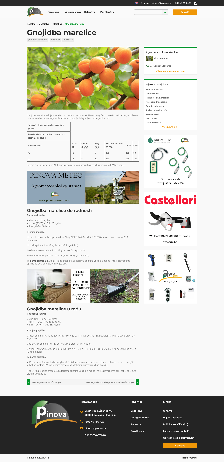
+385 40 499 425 (182, 3)
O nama (145, 3)
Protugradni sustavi (156, 102)
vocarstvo (68, 39)
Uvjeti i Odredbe (172, 417)
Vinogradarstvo (73, 12)
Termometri (152, 114)
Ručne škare (152, 93)
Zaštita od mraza (155, 106)
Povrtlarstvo (107, 12)
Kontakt (185, 12)
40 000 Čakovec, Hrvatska (100, 415)
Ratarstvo (89, 12)
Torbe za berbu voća (156, 110)
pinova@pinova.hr (161, 3)
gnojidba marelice (37, 39)
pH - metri (151, 118)
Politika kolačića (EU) (175, 424)
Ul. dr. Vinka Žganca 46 (98, 410)
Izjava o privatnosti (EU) (177, 431)
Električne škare (154, 89)
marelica (55, 39)
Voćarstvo (53, 12)
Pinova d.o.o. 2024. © (38, 458)
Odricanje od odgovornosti (179, 437)
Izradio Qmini (189, 458)
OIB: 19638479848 (95, 435)
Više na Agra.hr (170, 127)
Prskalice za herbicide (157, 98)
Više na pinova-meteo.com (170, 71)
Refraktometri (153, 122)
